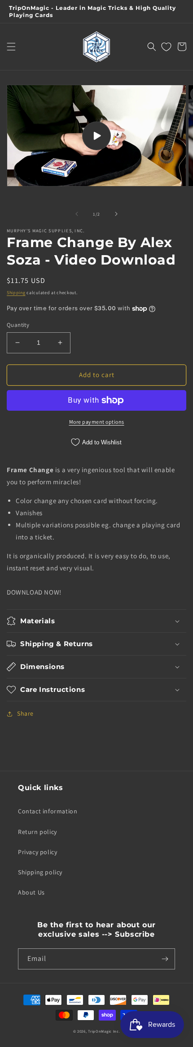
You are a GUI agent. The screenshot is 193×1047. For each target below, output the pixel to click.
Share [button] (25, 713)
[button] (11, 46)
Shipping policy (40, 872)
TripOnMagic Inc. (104, 1031)
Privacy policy (37, 852)
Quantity (18, 325)
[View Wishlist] (166, 46)
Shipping (16, 292)
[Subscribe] (165, 958)
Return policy (37, 832)
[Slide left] (77, 214)
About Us (31, 892)
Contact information (47, 811)
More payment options (96, 421)
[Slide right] (116, 214)
